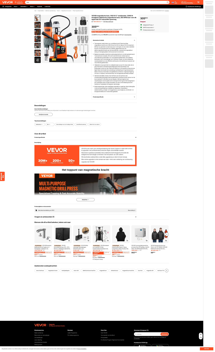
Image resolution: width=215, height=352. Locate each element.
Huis (35, 10)
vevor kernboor (40, 270)
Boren (58, 10)
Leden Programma (72, 333)
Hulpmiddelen (41, 10)
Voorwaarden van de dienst (108, 335)
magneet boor (103, 270)
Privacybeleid (104, 337)
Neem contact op (38, 333)
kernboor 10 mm (162, 270)
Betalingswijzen (38, 344)
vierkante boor (114, 270)
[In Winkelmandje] (49, 240)
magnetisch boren (52, 270)
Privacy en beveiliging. (82, 348)
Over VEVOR (104, 333)
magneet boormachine (128, 270)
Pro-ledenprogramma (73, 335)
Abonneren (164, 334)
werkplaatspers (65, 270)
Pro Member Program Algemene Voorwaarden (112, 340)
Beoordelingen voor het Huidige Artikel (64, 124)
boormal (140, 270)
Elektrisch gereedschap (50, 10)
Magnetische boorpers (66, 10)
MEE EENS (206, 348)
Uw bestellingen (38, 337)
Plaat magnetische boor (78, 10)
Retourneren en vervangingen (41, 335)
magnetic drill (150, 270)
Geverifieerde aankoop (81, 124)
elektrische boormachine (89, 270)
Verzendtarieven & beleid (40, 342)
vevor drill (76, 270)
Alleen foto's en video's (95, 124)
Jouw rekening (38, 340)
